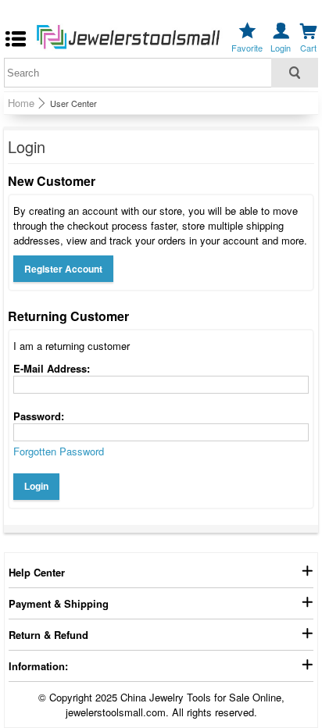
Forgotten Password (58, 451)
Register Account (63, 269)
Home (21, 103)
